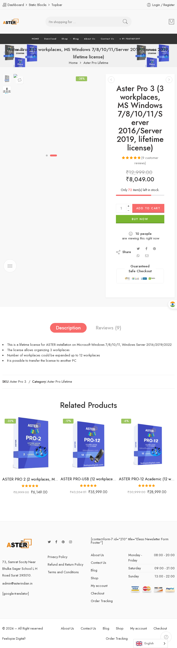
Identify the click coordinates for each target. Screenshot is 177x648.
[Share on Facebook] (146, 248)
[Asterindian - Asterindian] (10, 22)
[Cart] (171, 21)
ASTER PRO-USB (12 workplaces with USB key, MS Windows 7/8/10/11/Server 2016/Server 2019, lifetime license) (89, 479)
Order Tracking (102, 600)
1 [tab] (47, 155)
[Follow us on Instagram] (70, 541)
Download (50, 38)
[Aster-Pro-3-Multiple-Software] (7, 79)
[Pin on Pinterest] (154, 248)
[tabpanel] (51, 113)
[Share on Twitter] (138, 248)
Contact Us (107, 38)
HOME (35, 38)
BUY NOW (140, 219)
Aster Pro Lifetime (95, 63)
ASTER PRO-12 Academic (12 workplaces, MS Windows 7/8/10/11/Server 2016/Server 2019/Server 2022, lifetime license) (147, 479)
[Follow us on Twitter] (49, 541)
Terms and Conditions (63, 572)
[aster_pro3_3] (52, 112)
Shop (65, 38)
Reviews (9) (108, 327)
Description (68, 327)
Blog (76, 38)
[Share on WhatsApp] (138, 255)
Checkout (97, 593)
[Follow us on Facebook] (56, 541)
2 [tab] (53, 155)
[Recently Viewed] (166, 637)
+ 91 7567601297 (129, 38)
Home (73, 63)
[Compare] (19, 80)
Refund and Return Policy (65, 564)
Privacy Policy (57, 556)
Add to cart (148, 208)
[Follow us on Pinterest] (63, 541)
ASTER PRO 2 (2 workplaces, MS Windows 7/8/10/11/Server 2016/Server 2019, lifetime (30, 479)
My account (99, 585)
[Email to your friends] (147, 255)
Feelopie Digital (13, 638)
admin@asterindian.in (17, 583)
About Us (89, 38)
